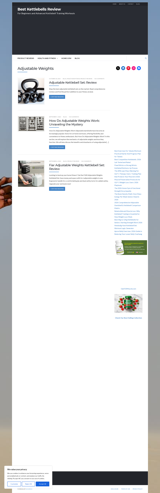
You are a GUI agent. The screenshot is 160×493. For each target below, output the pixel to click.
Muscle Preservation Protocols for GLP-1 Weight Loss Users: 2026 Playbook (127, 182)
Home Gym (66, 58)
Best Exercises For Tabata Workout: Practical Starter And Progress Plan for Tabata (127, 154)
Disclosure (114, 489)
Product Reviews (26, 58)
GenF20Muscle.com (128, 289)
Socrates (29, 489)
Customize (14, 484)
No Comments (99, 78)
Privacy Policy (137, 489)
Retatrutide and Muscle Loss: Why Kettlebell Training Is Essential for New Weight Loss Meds (127, 214)
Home (114, 4)
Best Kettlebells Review (39, 9)
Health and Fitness (47, 58)
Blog (138, 4)
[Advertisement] (80, 39)
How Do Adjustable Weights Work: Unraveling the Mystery (74, 122)
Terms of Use (125, 489)
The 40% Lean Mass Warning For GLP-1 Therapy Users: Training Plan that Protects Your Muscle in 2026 (127, 174)
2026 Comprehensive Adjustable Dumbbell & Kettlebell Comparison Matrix (127, 205)
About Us (122, 4)
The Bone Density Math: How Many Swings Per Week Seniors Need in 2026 (127, 197)
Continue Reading (57, 97)
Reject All (28, 484)
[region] (28, 477)
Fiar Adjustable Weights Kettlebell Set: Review (76, 167)
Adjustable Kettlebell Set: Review (73, 82)
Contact (131, 4)
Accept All (42, 484)
